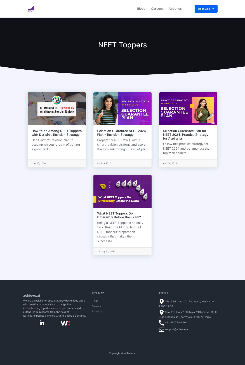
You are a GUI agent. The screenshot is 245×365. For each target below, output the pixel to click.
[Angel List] (65, 322)
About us (175, 8)
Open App (204, 8)
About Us (97, 311)
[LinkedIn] (42, 322)
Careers (157, 8)
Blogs (141, 8)
